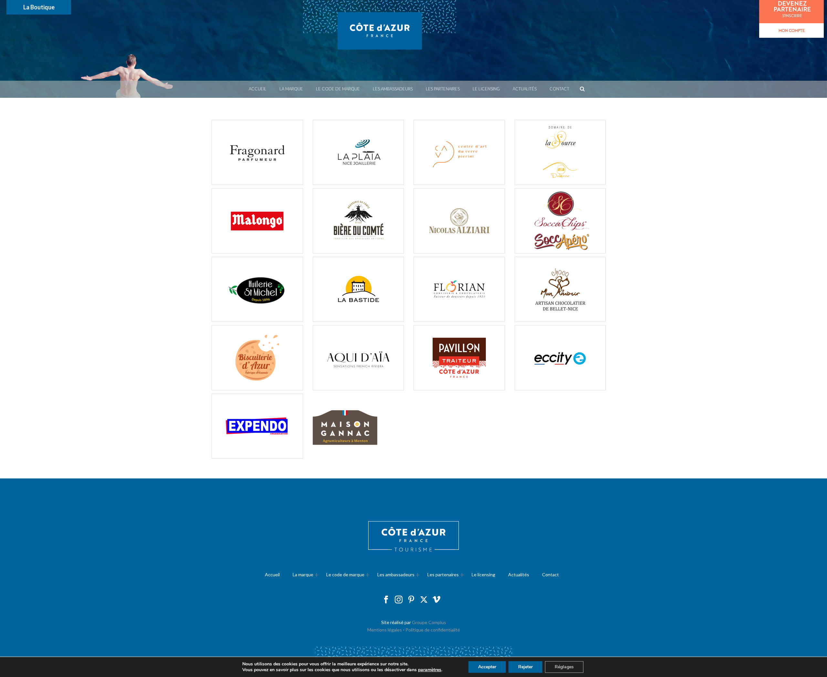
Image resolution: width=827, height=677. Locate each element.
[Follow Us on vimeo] (436, 600)
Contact (559, 88)
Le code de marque (338, 88)
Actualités (525, 88)
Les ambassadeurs (393, 88)
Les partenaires (443, 574)
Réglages (564, 667)
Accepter (487, 667)
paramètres (429, 670)
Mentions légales (384, 629)
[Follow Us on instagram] (399, 600)
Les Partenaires (443, 88)
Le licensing (486, 88)
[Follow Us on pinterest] (411, 600)
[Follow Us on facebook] (386, 600)
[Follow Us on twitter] (424, 600)
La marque (291, 88)
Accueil (258, 88)
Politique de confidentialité (432, 629)
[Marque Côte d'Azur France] (379, 40)
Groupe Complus (429, 622)
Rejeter (525, 667)
